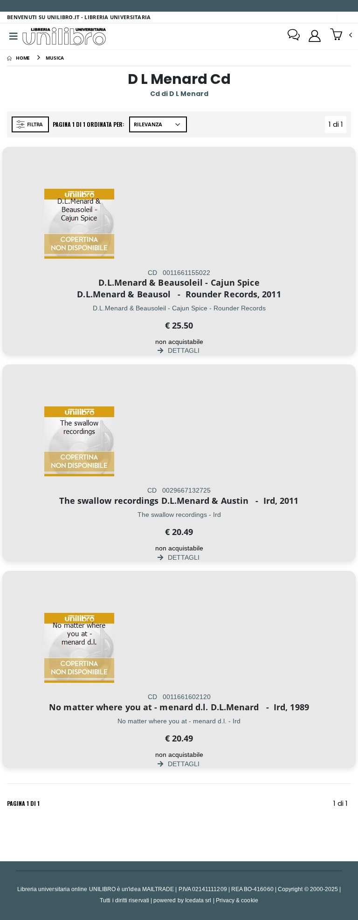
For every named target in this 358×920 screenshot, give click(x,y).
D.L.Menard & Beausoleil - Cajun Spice (178, 282)
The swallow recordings (108, 500)
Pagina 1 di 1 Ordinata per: (88, 124)
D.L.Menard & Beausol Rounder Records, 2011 (179, 294)
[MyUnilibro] (315, 36)
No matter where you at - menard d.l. (128, 707)
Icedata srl (198, 900)
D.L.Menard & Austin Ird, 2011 (230, 500)
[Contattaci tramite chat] (294, 36)
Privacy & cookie (237, 900)
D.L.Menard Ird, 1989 (260, 707)
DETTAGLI (183, 350)
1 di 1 (337, 126)
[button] (341, 35)
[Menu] (13, 36)
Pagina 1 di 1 (23, 803)
